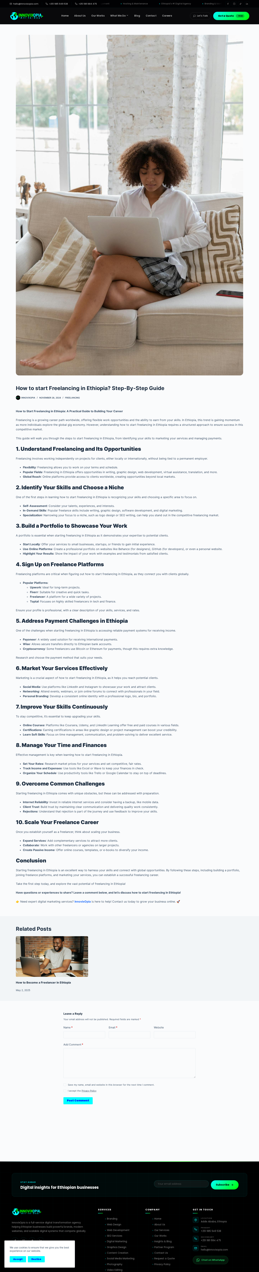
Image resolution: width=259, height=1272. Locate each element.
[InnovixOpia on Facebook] (227, 3)
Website (159, 1027)
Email (113, 1027)
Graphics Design (116, 1247)
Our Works (160, 1236)
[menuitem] (65, 16)
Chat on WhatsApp (213, 1260)
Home (157, 1218)
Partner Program (164, 1247)
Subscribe (222, 1184)
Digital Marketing (117, 1241)
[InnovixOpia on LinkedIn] (246, 3)
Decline (36, 1259)
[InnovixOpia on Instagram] (234, 3)
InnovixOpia (83, 901)
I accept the (82, 1090)
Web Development (118, 1230)
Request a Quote (164, 1258)
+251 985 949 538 (58, 3)
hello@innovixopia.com (25, 3)
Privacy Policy (89, 1090)
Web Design (114, 1224)
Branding (112, 1218)
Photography (114, 1264)
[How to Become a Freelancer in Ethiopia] (52, 956)
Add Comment (73, 1044)
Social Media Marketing (120, 1258)
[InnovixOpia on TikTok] (240, 3)
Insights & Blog (163, 1241)
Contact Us (161, 1253)
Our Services (161, 1230)
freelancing (72, 397)
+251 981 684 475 (88, 3)
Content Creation (117, 1253)
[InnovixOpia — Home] (27, 16)
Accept (18, 1259)
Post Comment (78, 1100)
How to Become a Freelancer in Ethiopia (43, 982)
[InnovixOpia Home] (27, 1212)
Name (68, 1027)
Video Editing (114, 1270)
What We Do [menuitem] (118, 15)
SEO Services (114, 1236)
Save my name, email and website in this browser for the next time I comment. (111, 1084)
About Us (159, 1224)
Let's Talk (202, 15)
